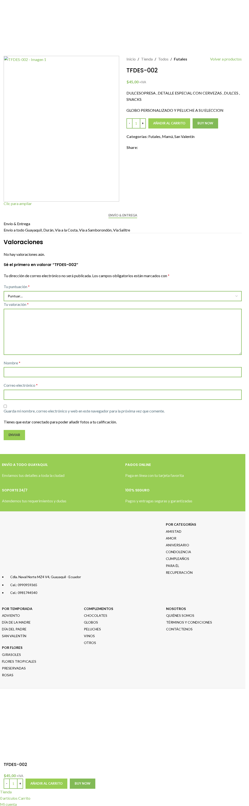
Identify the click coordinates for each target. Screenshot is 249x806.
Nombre (12, 362)
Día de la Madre (16, 622)
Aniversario (177, 545)
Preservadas (14, 668)
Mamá (167, 136)
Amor (171, 538)
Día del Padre (14, 629)
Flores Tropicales (19, 661)
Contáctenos (179, 629)
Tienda (147, 59)
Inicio (131, 59)
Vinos (89, 636)
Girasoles (11, 654)
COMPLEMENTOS (98, 609)
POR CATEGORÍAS (181, 524)
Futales (180, 59)
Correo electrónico (21, 385)
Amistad (173, 531)
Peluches (92, 629)
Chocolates (95, 615)
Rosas (7, 675)
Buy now (205, 123)
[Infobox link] (61, 473)
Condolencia (178, 552)
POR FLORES (12, 647)
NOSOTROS (176, 609)
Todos (163, 59)
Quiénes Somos (180, 615)
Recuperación (179, 572)
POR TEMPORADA (17, 609)
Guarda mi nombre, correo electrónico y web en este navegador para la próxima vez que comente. (84, 411)
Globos (91, 622)
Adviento (11, 615)
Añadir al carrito (169, 123)
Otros (90, 643)
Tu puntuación (17, 286)
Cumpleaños (177, 559)
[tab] (122, 215)
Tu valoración (16, 304)
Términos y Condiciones (189, 622)
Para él (172, 566)
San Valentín (184, 136)
